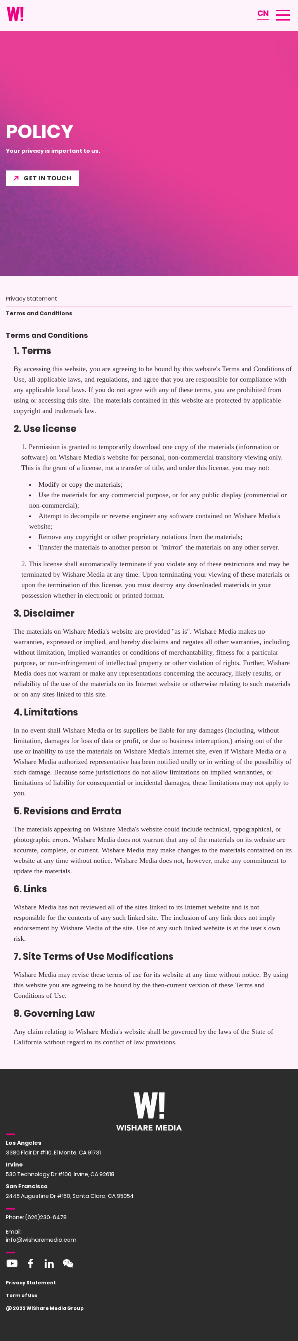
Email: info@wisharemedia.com (41, 1236)
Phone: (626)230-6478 (36, 1217)
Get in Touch (47, 178)
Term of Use (22, 1295)
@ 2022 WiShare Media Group (45, 1308)
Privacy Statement (31, 1282)
